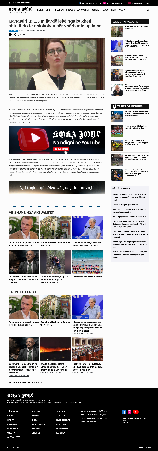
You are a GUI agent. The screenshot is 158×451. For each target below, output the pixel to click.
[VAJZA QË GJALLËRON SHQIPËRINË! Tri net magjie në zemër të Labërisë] (117, 145)
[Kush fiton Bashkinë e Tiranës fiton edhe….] (55, 227)
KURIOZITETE (63, 420)
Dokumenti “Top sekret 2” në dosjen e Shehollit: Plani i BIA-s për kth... (24, 280)
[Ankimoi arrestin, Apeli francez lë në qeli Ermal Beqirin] (24, 227)
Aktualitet (13, 31)
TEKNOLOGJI (38, 424)
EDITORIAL (13, 428)
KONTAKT (61, 433)
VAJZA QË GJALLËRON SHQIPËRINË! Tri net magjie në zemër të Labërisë (137, 142)
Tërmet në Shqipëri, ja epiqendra (125, 205)
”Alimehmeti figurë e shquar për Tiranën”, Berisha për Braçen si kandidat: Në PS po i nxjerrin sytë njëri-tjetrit (129, 224)
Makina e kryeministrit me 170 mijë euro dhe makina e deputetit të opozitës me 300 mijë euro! (129, 197)
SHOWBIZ (70, 10)
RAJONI (105, 10)
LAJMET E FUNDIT (22, 292)
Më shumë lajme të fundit (24, 382)
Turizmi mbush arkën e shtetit (87, 277)
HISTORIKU (62, 428)
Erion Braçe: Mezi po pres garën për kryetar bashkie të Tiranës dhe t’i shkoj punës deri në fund (130, 244)
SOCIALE (61, 411)
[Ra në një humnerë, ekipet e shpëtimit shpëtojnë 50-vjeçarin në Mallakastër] (55, 262)
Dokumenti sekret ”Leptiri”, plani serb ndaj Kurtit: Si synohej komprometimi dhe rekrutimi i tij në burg (135, 73)
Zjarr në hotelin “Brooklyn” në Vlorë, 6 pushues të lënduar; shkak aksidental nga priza (137, 157)
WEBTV (122, 10)
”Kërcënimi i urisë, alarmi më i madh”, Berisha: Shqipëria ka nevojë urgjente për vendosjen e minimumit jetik (137, 44)
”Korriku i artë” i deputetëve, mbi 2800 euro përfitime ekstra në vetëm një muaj (87, 367)
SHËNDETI (37, 433)
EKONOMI (59, 10)
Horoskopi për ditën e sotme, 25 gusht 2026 (129, 217)
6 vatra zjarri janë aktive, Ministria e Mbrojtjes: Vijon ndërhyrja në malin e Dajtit (53, 367)
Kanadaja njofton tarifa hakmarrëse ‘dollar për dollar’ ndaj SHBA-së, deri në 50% (136, 57)
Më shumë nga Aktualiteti (31, 212)
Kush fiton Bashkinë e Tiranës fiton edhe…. (136, 27)
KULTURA (61, 424)
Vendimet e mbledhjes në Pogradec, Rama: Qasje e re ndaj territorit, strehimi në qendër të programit (130, 234)
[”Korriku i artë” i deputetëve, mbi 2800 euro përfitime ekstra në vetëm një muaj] (87, 349)
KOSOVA (96, 10)
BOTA (113, 10)
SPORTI (49, 10)
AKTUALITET (83, 10)
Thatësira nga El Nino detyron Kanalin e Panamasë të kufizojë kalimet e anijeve (137, 113)
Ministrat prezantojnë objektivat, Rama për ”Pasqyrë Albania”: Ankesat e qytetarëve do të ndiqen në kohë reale (137, 88)
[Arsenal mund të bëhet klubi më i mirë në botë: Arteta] (117, 131)
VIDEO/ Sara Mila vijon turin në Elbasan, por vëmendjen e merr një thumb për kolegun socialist (130, 254)
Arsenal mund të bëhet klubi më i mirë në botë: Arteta (136, 127)
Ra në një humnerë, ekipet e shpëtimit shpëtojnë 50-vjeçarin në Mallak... (54, 280)
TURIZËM (61, 416)
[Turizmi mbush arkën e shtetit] (87, 262)
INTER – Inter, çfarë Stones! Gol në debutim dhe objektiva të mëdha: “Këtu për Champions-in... (136, 173)
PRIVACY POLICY (145, 448)
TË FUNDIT (12, 411)
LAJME (40, 10)
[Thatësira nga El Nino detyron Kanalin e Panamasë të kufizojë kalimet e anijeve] (117, 116)
